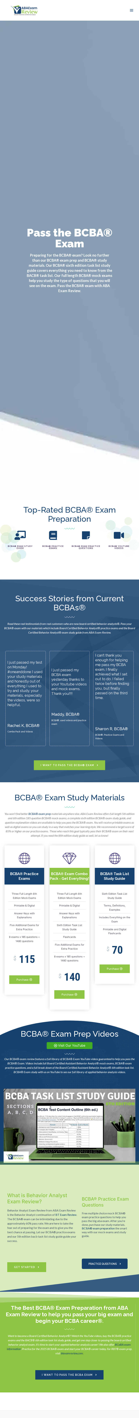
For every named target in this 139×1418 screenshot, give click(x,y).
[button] (69, 1126)
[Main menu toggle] (132, 10)
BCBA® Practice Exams (53, 547)
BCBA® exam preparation (98, 1228)
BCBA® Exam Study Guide (20, 547)
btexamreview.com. (72, 1353)
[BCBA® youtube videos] (118, 535)
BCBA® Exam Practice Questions (86, 547)
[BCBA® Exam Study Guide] (20, 535)
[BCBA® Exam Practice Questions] (85, 535)
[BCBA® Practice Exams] (53, 535)
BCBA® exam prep (39, 813)
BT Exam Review (65, 1214)
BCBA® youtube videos (119, 547)
